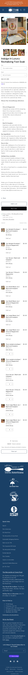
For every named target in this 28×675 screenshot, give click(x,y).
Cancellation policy (15, 673)
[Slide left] (1, 52)
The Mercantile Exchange (9, 549)
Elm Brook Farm (6, 532)
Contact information (19, 671)
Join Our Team (6, 566)
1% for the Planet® (18, 636)
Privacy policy (20, 669)
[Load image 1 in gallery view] (6, 52)
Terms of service (10, 671)
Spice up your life (7, 542)
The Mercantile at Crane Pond (10, 536)
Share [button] (4, 198)
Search (4, 525)
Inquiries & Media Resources (10, 563)
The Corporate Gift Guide (9, 546)
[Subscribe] (23, 651)
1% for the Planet (8, 619)
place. (7, 640)
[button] (3, 10)
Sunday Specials (7, 553)
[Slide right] (26, 52)
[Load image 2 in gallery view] (14, 52)
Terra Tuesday (6, 556)
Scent (2, 72)
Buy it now (14, 208)
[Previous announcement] (2, 3)
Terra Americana (7, 529)
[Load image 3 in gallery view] (21, 52)
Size (2, 65)
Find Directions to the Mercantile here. (11, 614)
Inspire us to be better (8, 560)
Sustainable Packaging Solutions (11, 539)
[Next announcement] (25, 3)
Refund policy (13, 669)
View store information (8, 219)
